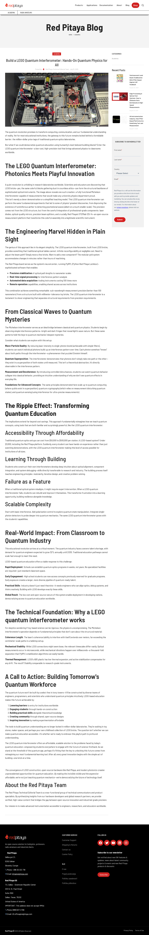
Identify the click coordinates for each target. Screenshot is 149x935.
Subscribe (104, 874)
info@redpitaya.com (20, 874)
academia (115, 58)
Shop (135, 5)
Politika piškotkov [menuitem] (69, 883)
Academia (77, 34)
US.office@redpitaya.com (22, 914)
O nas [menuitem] (64, 869)
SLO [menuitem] (63, 864)
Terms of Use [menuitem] (139, 930)
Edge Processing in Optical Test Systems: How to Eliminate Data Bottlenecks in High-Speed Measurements (136, 100)
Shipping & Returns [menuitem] (69, 844)
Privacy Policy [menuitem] (128, 930)
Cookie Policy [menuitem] (67, 854)
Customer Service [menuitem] (69, 835)
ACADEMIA (11, 12)
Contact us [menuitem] (66, 849)
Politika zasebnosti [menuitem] (69, 878)
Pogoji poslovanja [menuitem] (69, 873)
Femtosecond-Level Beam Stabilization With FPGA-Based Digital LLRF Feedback (136, 79)
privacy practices (122, 207)
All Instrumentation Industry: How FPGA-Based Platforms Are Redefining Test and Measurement (137, 120)
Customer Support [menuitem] (69, 840)
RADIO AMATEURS (26, 12)
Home (70, 34)
